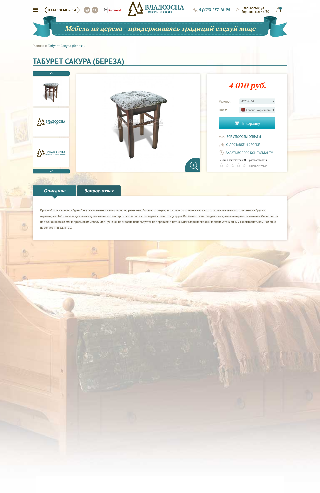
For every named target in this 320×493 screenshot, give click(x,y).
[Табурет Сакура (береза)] (51, 91)
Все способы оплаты (243, 137)
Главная (38, 45)
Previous (51, 73)
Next (51, 171)
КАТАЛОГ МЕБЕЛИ (62, 10)
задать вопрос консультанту (249, 153)
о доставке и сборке (243, 145)
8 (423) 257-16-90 (214, 10)
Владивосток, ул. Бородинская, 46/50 (255, 9)
